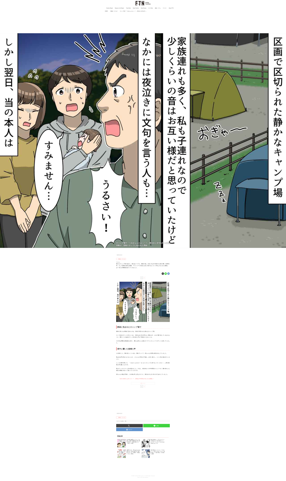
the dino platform (144, 477)
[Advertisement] (143, 22)
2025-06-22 (119, 255)
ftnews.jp (284, 247)
